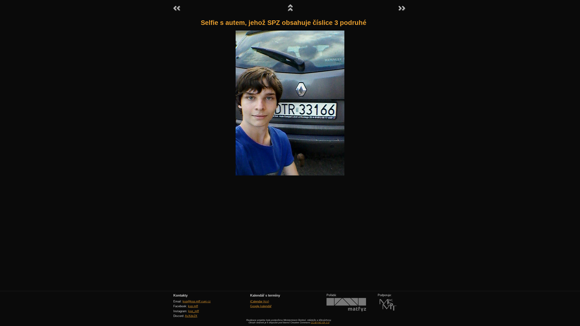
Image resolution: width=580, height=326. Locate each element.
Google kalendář (260, 306)
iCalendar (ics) (259, 301)
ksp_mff (193, 311)
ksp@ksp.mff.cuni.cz (197, 301)
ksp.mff (193, 306)
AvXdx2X (191, 316)
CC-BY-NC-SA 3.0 (320, 322)
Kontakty (180, 295)
